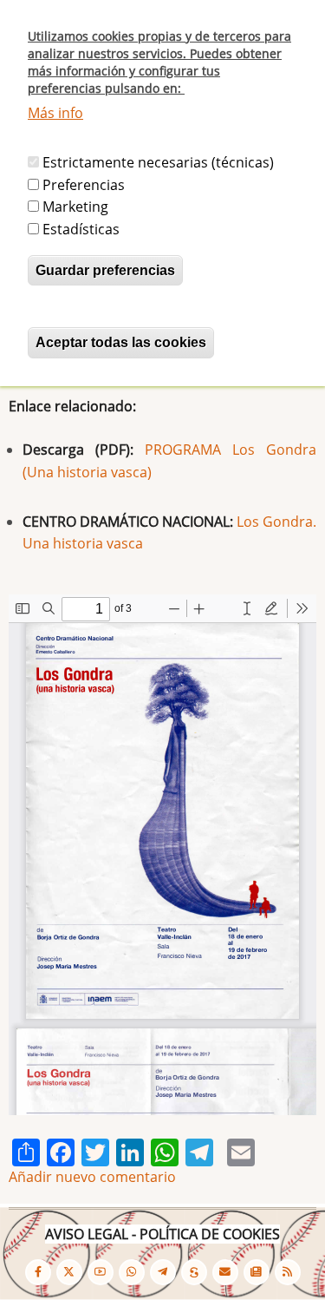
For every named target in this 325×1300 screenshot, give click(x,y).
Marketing (75, 206)
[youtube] (101, 1272)
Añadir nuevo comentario (92, 1176)
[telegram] (163, 1272)
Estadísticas (81, 229)
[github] (132, 1272)
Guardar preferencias (105, 270)
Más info (55, 112)
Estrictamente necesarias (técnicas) (158, 162)
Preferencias (83, 184)
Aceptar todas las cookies (121, 342)
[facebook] (38, 1272)
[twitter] (69, 1272)
